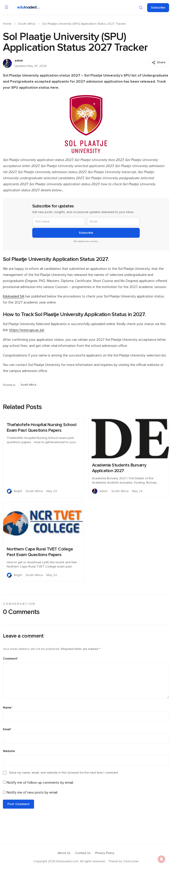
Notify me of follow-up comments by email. (40, 782)
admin (19, 60)
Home (7, 23)
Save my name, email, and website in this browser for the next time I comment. (64, 772)
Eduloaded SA (13, 296)
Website (9, 751)
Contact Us (83, 853)
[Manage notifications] (161, 859)
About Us (64, 853)
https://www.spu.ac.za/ (26, 330)
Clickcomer (131, 861)
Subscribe (158, 7)
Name (8, 707)
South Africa (26, 23)
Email (7, 729)
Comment (10, 658)
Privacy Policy (104, 853)
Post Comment (18, 804)
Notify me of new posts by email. (32, 792)
